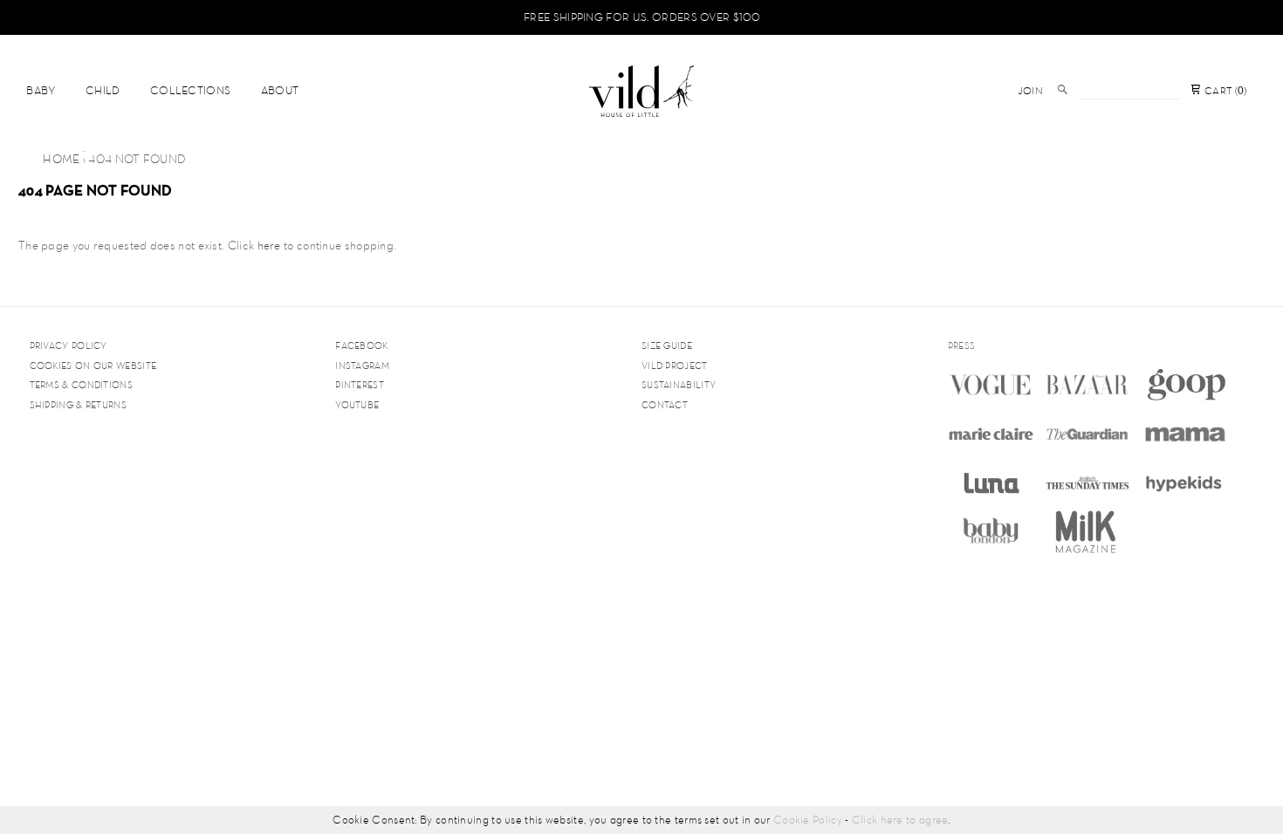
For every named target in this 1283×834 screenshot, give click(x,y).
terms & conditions (81, 385)
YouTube (357, 405)
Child (103, 90)
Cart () (1224, 91)
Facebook (361, 345)
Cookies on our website (93, 365)
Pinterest (359, 385)
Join (1030, 91)
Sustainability (679, 385)
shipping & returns (78, 405)
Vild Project (675, 365)
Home (61, 159)
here (269, 245)
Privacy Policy (68, 345)
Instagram (362, 365)
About (280, 90)
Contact (665, 405)
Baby (40, 90)
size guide (667, 345)
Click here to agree (900, 819)
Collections (190, 90)
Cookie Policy (807, 819)
